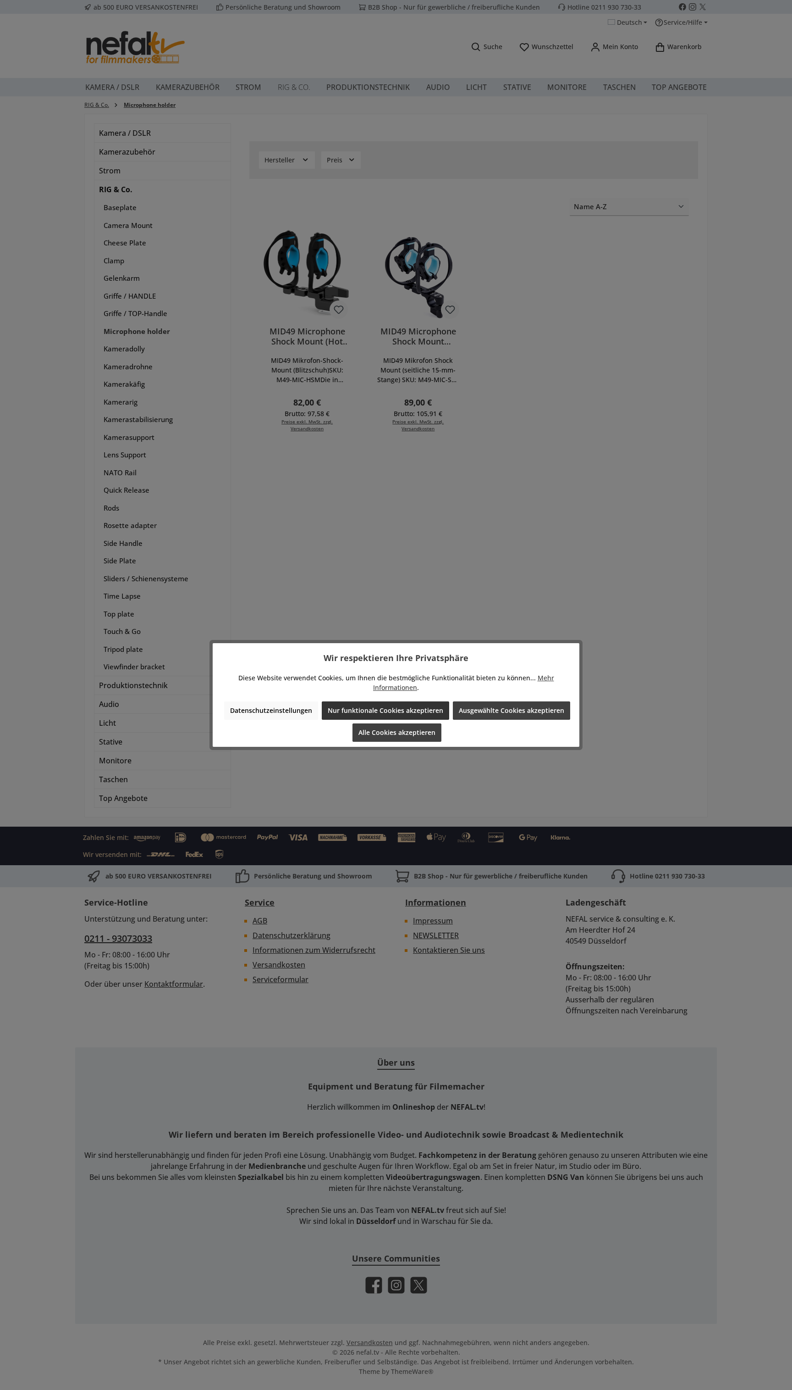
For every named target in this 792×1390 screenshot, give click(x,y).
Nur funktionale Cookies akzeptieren (385, 710)
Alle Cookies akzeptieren (396, 732)
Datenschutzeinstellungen (271, 710)
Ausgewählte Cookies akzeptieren (511, 710)
